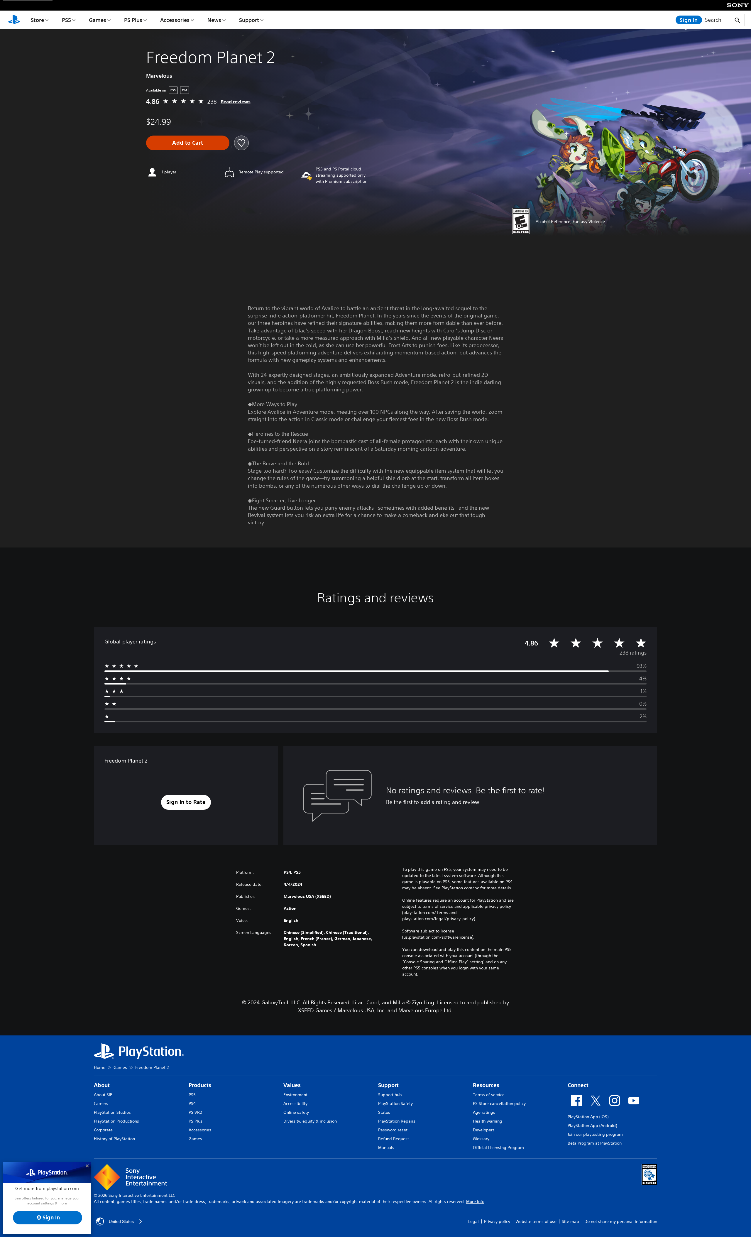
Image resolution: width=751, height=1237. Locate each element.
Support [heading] (388, 1085)
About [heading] (102, 1085)
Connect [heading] (578, 1085)
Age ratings (484, 1112)
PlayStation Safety (395, 1103)
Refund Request (393, 1138)
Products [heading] (200, 1085)
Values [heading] (292, 1085)
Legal (473, 1221)
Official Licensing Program (498, 1147)
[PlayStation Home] (14, 20)
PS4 (192, 1103)
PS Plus (133, 20)
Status (384, 1112)
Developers (484, 1130)
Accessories (175, 20)
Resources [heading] (486, 1085)
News (214, 20)
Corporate (103, 1130)
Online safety (296, 1112)
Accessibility (295, 1103)
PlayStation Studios (112, 1112)
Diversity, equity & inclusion (310, 1121)
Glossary (481, 1138)
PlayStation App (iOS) (588, 1116)
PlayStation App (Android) (592, 1125)
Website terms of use (536, 1221)
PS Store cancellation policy (499, 1103)
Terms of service (489, 1094)
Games (97, 20)
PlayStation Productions (116, 1121)
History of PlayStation (114, 1138)
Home (99, 1067)
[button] (186, 802)
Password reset (392, 1130)
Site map (570, 1221)
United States (121, 1221)
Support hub (390, 1094)
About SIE (103, 1094)
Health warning (487, 1121)
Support (249, 20)
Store (37, 20)
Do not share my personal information (620, 1221)
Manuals (386, 1147)
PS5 (66, 20)
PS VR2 (195, 1112)
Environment (295, 1094)
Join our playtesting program (595, 1134)
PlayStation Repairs (396, 1121)
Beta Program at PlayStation (595, 1143)
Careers (101, 1103)
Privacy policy (497, 1221)
